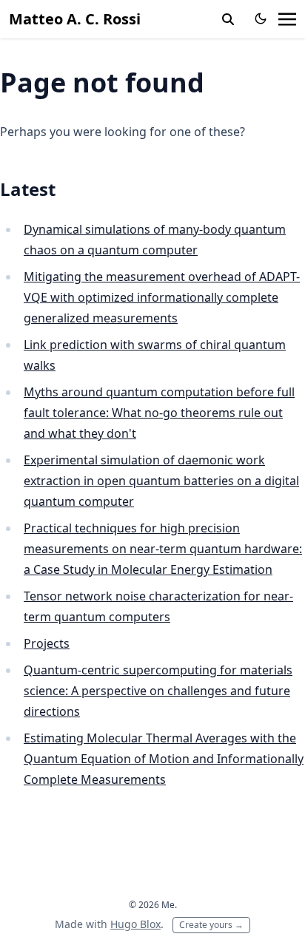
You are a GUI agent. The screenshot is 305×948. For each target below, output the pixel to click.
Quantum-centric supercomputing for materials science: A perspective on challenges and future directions (158, 691)
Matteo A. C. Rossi (75, 19)
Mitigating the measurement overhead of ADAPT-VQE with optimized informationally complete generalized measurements (162, 297)
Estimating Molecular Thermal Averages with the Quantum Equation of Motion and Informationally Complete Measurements (164, 759)
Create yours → (211, 924)
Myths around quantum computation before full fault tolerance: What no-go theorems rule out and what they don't (159, 412)
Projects (47, 643)
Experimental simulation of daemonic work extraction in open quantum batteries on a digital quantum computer (161, 480)
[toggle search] (228, 19)
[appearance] (260, 18)
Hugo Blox (135, 924)
